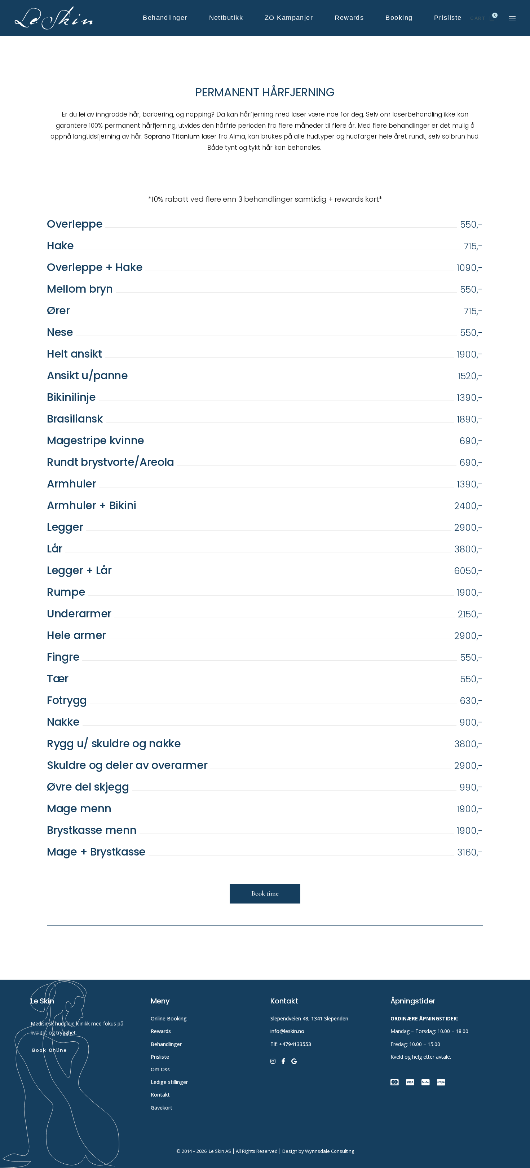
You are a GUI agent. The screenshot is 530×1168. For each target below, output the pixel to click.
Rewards (161, 1031)
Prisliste (160, 1056)
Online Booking (169, 1018)
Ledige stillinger (169, 1082)
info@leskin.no (287, 1031)
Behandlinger (167, 1044)
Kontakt (160, 1094)
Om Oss (161, 1069)
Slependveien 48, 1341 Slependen (309, 1018)
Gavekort (161, 1107)
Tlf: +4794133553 (290, 1044)
